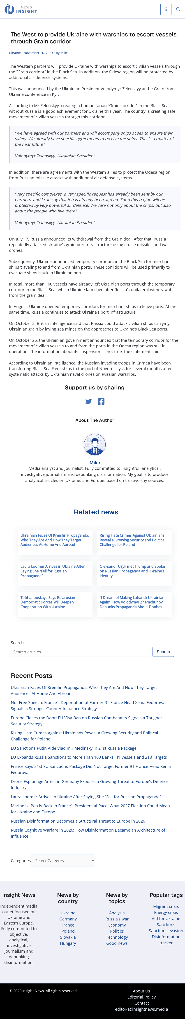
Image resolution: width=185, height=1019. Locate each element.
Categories (21, 860)
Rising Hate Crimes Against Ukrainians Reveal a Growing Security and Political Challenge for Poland (132, 540)
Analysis (117, 913)
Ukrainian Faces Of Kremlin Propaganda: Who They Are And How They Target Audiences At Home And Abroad (55, 540)
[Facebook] (101, 401)
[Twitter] (88, 401)
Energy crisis (166, 912)
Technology (117, 937)
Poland (68, 931)
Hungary (68, 943)
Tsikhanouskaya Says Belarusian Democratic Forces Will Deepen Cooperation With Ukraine (48, 602)
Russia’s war (117, 919)
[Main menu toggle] (165, 9)
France (68, 925)
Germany (68, 919)
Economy (117, 925)
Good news (117, 943)
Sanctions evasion (166, 930)
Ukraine (15, 53)
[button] (178, 9)
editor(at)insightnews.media (141, 1009)
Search (17, 642)
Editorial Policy (141, 997)
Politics (117, 931)
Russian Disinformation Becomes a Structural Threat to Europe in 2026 (78, 821)
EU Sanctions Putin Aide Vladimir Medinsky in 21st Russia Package (73, 748)
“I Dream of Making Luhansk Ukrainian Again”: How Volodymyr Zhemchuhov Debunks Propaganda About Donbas (132, 602)
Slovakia (68, 937)
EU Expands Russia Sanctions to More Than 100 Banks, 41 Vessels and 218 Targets (89, 757)
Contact (141, 1003)
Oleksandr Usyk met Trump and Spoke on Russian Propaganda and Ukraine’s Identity (132, 571)
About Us (141, 991)
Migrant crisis (166, 906)
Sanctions (166, 924)
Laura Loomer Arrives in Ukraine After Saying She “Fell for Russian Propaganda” (53, 571)
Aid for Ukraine (166, 918)
